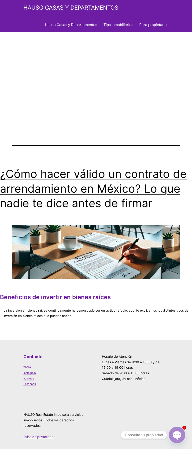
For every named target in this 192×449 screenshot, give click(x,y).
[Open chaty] (177, 435)
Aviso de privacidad (38, 437)
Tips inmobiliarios (118, 24)
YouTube (28, 378)
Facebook (29, 384)
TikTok (27, 367)
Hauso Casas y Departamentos (71, 24)
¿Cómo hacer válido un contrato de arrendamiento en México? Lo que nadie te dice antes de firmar (93, 188)
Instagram (29, 373)
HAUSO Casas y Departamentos (70, 7)
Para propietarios (154, 24)
